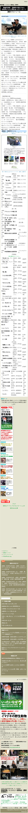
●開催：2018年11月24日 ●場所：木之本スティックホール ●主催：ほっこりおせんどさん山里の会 (14, 567)
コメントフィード (8, 554)
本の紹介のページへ (14, 256)
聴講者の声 (25, 781)
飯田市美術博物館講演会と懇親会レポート (13, 658)
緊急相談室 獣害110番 (5, 501)
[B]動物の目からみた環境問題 (10, 606)
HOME (3, 781)
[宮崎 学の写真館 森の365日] (7, 796)
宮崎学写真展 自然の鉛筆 (9, 636)
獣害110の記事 (14, 508)
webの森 (15, 803)
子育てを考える (6, 625)
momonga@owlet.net (15, 747)
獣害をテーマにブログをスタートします (14, 506)
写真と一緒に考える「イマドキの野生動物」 (14, 616)
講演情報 (7, 781)
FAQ (9, 783)
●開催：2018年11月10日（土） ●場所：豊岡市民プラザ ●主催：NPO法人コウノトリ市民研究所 (14, 573)
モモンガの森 (23, 803)
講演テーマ (12, 781)
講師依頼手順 (4, 783)
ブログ (14, 504)
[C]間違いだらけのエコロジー (10, 608)
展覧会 (3, 623)
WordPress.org (7, 556)
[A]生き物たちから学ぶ (8, 603)
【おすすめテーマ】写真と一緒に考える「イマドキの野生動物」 (6, 423)
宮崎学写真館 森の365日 (20, 796)
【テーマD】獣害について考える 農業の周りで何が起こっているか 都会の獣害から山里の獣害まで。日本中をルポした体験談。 (6, 480)
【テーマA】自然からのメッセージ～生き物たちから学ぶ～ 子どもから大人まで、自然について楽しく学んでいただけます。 (6, 446)
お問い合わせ (13, 783)
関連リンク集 (12, 785)
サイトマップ (18, 785)
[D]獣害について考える (8, 611)
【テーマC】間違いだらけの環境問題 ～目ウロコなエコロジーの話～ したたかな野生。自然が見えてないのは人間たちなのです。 (6, 468)
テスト (3, 673)
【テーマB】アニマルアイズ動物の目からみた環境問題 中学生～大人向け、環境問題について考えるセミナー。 (6, 457)
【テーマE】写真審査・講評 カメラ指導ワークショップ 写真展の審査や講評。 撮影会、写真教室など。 (6, 491)
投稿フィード (7, 552)
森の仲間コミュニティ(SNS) (10, 802)
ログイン (5, 551)
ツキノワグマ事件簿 (12, 799)
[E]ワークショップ (7, 613)
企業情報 (18, 783)
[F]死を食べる (5, 620)
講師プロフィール (18, 781)
